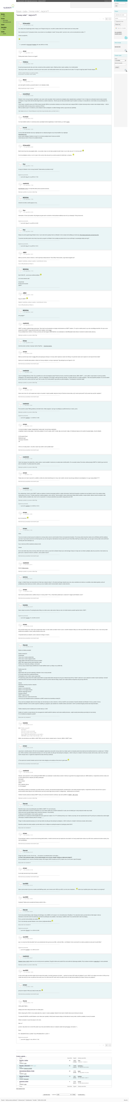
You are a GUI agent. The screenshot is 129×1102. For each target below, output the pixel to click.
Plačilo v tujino (23, 1060)
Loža (25, 1063)
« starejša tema (46, 1094)
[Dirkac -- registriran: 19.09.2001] (20, 341)
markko (21, 1077)
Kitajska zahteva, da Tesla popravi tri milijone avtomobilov (35, 1)
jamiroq (25, 577)
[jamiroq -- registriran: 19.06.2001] (20, 578)
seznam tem (117, 46)
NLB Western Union (23, 188)
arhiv (4, 16)
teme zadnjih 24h (7, 22)
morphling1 (26, 94)
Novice (3, 14)
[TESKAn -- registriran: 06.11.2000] (20, 63)
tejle (34, 356)
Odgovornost (21, 1100)
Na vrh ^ (126, 1100)
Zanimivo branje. (48, 346)
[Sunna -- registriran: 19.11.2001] (20, 1002)
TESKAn (25, 62)
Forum (3, 18)
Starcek (25, 645)
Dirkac (25, 341)
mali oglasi (5, 20)
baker (79, 1071)
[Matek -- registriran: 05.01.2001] (20, 80)
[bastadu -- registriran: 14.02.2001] (20, 606)
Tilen (79, 1060)
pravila (4, 33)
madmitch (26, 183)
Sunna (25, 1001)
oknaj (24, 51)
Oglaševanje (29, 1100)
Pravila (2, 1100)
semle (68, 122)
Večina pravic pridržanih (11, 1100)
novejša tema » (81, 1094)
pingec (25, 351)
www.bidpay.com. (22, 134)
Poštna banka (25, 568)
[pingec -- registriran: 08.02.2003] (20, 352)
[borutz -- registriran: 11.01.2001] (20, 128)
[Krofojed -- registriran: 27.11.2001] (20, 117)
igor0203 (25, 883)
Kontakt (35, 1100)
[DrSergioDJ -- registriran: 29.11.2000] (20, 24)
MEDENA (26, 197)
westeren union (23, 1081)
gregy (20, 1067)
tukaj (50, 330)
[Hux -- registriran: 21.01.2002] (20, 165)
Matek (25, 80)
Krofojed (25, 117)
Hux (24, 164)
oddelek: (54, 1094)
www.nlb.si (96, 961)
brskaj (4, 29)
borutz (25, 127)
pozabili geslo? (118, 34)
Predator (34, 44)
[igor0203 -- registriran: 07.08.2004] (20, 884)
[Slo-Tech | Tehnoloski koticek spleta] (9, 7)
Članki (2, 24)
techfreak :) (80, 1065)
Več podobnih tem (20, 1088)
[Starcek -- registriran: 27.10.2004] (20, 646)
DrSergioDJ (26, 23)
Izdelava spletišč (28, 1068)
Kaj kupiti (29, 44)
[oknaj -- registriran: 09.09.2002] (20, 52)
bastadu (25, 605)
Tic (20, 1083)
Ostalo (2, 31)
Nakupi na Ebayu (24, 1076)
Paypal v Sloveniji (24, 1065)
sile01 (20, 1062)
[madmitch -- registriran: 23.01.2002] (20, 184)
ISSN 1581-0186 (42, 1100)
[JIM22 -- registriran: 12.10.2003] (20, 253)
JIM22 (24, 252)
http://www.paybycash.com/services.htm (89, 235)
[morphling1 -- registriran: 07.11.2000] (20, 95)
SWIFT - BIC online (73, 794)
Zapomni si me (119, 21)
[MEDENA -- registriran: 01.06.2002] (20, 198)
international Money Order (26, 1071)
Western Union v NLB (23, 961)
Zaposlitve (3, 27)
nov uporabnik (118, 32)
